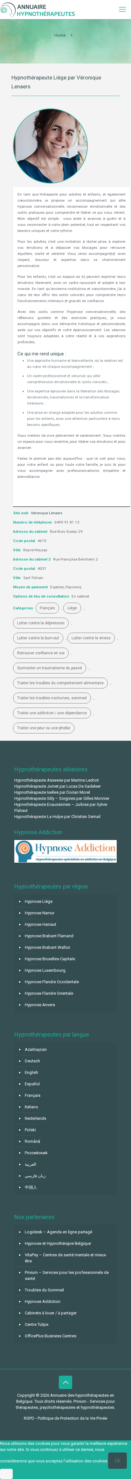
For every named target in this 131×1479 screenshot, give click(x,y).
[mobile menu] (122, 9)
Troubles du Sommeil (44, 1290)
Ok (117, 1461)
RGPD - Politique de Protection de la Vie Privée (65, 1418)
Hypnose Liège (38, 901)
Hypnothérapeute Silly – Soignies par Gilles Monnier (61, 798)
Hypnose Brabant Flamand (49, 935)
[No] (6, 1474)
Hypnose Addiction (42, 1301)
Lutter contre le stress (91, 638)
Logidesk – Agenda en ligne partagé (58, 1232)
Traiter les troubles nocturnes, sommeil (52, 698)
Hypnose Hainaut (40, 924)
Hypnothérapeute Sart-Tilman (58, 494)
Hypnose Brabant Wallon (47, 947)
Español (32, 1083)
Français (47, 608)
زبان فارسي (35, 1175)
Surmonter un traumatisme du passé (49, 668)
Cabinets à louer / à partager (51, 1313)
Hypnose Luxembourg (45, 970)
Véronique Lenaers (46, 513)
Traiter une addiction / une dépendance (52, 713)
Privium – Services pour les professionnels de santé (67, 1275)
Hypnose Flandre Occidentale (52, 981)
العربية (30, 1164)
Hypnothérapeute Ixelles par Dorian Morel (52, 792)
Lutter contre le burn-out (38, 638)
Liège (72, 608)
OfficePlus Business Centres (50, 1336)
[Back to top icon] (65, 1382)
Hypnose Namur (39, 912)
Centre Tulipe (36, 1324)
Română (32, 1141)
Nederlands (35, 1118)
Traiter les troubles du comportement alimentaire (60, 683)
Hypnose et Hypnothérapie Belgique (58, 1243)
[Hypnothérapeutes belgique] (37, 10)
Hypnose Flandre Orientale (49, 993)
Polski (30, 1129)
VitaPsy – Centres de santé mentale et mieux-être (66, 1257)
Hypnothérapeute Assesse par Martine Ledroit (56, 780)
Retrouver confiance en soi (41, 653)
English (31, 1072)
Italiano (31, 1106)
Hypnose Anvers (40, 1004)
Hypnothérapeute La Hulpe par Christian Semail (57, 816)
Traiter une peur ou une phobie (43, 728)
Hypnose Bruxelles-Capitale (50, 958)
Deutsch (32, 1061)
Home (60, 35)
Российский (36, 1152)
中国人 (31, 1187)
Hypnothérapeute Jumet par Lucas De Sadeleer (57, 786)
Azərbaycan (36, 1049)
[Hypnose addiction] (65, 861)
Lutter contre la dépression (41, 623)
